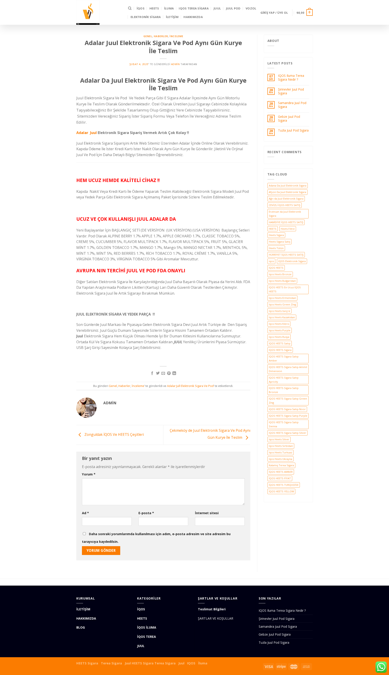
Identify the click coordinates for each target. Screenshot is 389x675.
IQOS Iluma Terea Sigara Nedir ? (291, 78)
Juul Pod (233, 8)
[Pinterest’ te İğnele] (169, 373)
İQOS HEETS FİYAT (280, 478)
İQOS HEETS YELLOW (281, 491)
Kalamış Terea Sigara (281, 465)
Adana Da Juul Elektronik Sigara (287, 185)
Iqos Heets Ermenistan (282, 298)
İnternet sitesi (207, 513)
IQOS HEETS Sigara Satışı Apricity (284, 379)
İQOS (141, 8)
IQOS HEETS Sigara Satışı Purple (288, 415)
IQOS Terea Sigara (193, 8)
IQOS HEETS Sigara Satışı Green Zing (288, 400)
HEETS (154, 8)
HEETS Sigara (87, 663)
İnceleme (176, 36)
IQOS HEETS (276, 267)
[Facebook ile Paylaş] (152, 373)
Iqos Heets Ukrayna (280, 459)
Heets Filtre (288, 228)
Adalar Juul (86, 132)
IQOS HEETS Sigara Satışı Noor (287, 409)
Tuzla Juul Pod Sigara (293, 130)
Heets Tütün (276, 248)
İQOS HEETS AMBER (281, 471)
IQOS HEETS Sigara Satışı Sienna (284, 424)
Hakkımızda (193, 17)
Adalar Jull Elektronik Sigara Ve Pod (190, 386)
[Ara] (129, 8)
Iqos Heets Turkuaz (280, 452)
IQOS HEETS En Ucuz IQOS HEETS (285, 289)
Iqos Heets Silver (279, 439)
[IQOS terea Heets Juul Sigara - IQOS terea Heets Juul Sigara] (98, 12)
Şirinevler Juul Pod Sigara (291, 91)
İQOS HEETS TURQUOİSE (284, 484)
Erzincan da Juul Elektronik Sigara (285, 213)
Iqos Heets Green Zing (282, 304)
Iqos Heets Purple (279, 330)
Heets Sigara (276, 235)
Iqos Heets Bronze (280, 274)
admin (175, 64)
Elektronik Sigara (146, 17)
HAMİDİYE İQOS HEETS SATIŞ (286, 222)
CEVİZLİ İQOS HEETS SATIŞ (284, 205)
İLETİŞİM (172, 17)
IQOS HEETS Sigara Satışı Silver (287, 432)
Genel (147, 36)
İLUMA (169, 8)
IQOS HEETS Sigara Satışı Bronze (284, 390)
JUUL (217, 8)
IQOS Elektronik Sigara (292, 261)
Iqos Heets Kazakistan (282, 317)
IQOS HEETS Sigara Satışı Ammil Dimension (288, 369)
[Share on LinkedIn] (174, 373)
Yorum (88, 474)
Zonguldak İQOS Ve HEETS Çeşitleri (114, 434)
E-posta (146, 513)
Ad (85, 513)
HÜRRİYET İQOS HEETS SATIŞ (286, 254)
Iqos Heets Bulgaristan (282, 280)
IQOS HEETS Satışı (279, 343)
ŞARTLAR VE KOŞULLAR (215, 618)
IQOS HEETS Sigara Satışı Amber (284, 358)
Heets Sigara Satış (279, 241)
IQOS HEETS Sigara (280, 350)
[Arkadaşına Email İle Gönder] (163, 373)
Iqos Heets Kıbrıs (279, 323)
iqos (271, 261)
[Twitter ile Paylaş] (158, 373)
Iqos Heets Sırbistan (281, 446)
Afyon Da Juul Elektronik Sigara (287, 192)
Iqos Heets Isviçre (279, 311)
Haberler (161, 36)
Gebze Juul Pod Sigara (289, 119)
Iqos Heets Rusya (279, 337)
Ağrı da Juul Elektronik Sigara (286, 198)
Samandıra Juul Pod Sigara (292, 105)
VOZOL (251, 8)
